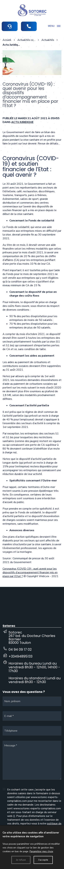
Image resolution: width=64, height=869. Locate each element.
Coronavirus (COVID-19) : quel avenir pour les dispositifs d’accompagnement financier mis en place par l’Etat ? (30, 572)
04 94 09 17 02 (20, 649)
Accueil (7, 40)
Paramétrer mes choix (41, 851)
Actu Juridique (22, 122)
